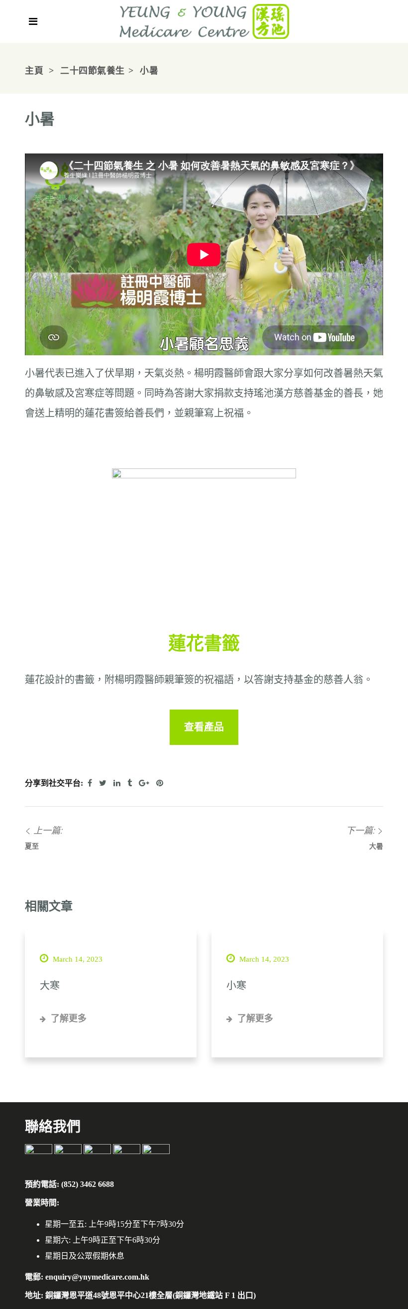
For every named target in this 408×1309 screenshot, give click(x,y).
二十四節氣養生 (92, 71)
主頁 (34, 71)
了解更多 (67, 1018)
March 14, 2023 (76, 959)
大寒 (50, 985)
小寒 (236, 985)
